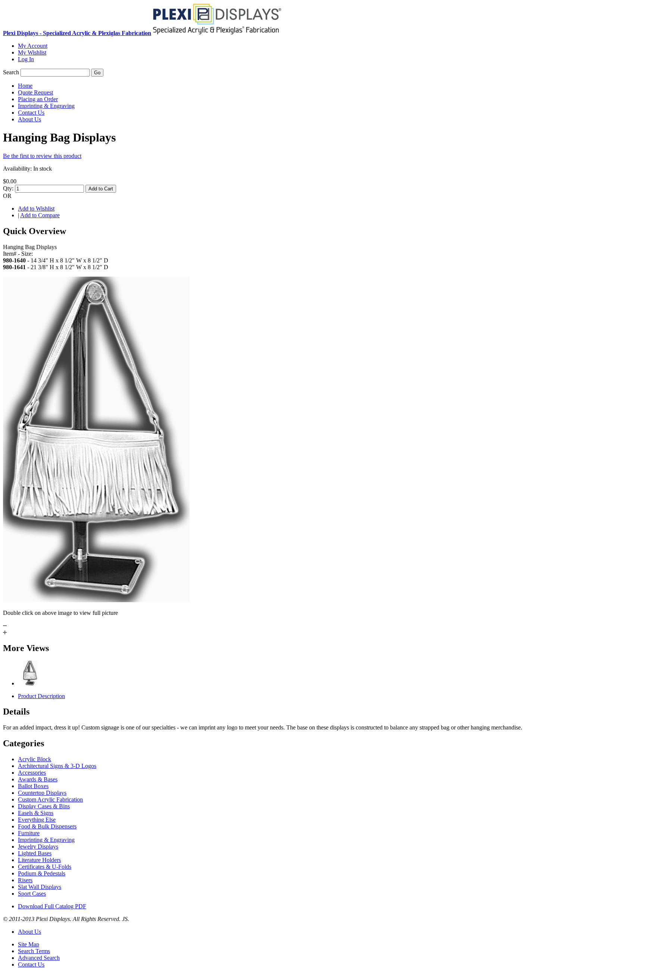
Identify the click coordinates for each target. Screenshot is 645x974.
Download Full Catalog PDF (52, 906)
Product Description (41, 696)
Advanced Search (39, 958)
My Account (32, 46)
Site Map (28, 944)
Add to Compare (40, 215)
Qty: (8, 188)
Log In (26, 59)
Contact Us (31, 964)
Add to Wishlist (36, 208)
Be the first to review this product (42, 156)
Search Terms (34, 951)
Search (11, 72)
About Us (29, 931)
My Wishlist (32, 52)
